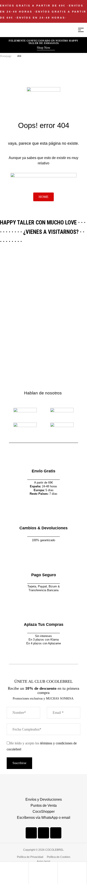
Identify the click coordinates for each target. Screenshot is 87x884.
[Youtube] (55, 832)
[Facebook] (31, 832)
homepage (5, 56)
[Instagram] (43, 832)
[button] (46, 48)
